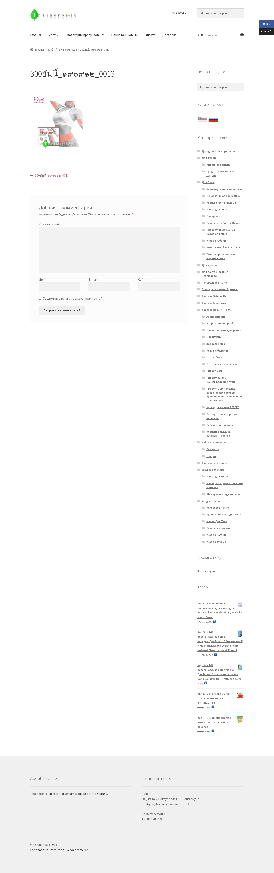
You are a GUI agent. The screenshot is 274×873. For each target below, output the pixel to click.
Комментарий (49, 224)
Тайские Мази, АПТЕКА (216, 310)
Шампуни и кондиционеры (223, 494)
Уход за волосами (213, 469)
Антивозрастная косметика (224, 189)
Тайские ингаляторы (219, 425)
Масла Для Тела (216, 521)
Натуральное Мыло (214, 282)
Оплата (150, 35)
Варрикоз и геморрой (220, 323)
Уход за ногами (216, 535)
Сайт (141, 279)
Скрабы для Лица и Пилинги (224, 223)
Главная (35, 35)
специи (211, 456)
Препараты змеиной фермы (220, 289)
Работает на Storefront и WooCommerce (59, 850)
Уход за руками (216, 542)
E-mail (94, 279)
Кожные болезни (217, 350)
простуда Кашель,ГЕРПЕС (222, 407)
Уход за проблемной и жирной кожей (220, 256)
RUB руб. (265, 31)
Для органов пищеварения (223, 330)
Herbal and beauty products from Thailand (78, 794)
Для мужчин (210, 265)
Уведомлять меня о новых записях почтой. (73, 298)
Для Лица (208, 182)
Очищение (213, 216)
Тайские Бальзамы (214, 303)
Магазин (54, 35)
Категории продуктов (83, 35)
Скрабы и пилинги (218, 528)
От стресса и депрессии (222, 364)
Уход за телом (211, 501)
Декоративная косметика (223, 196)
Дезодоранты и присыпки (218, 151)
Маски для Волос (217, 476)
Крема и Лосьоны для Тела (223, 514)
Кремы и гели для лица (221, 202)
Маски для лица (216, 209)
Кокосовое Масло (217, 507)
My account (179, 12)
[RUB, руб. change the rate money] (213, 118)
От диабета (214, 357)
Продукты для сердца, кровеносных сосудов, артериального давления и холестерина (224, 394)
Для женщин (210, 158)
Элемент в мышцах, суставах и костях (218, 433)
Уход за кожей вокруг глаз (223, 247)
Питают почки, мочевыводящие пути (220, 380)
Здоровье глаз (215, 344)
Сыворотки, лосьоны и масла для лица (221, 232)
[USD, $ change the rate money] (202, 118)
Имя (42, 279)
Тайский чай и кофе (214, 463)
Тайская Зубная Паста (216, 296)
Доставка (169, 35)
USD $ (264, 24)
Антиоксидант (215, 316)
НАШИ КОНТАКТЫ (124, 35)
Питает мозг (214, 371)
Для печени (213, 337)
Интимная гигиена (218, 164)
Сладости (212, 449)
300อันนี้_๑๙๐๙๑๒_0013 (62, 49)
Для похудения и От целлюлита (215, 274)
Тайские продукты (214, 442)
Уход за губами (216, 240)
